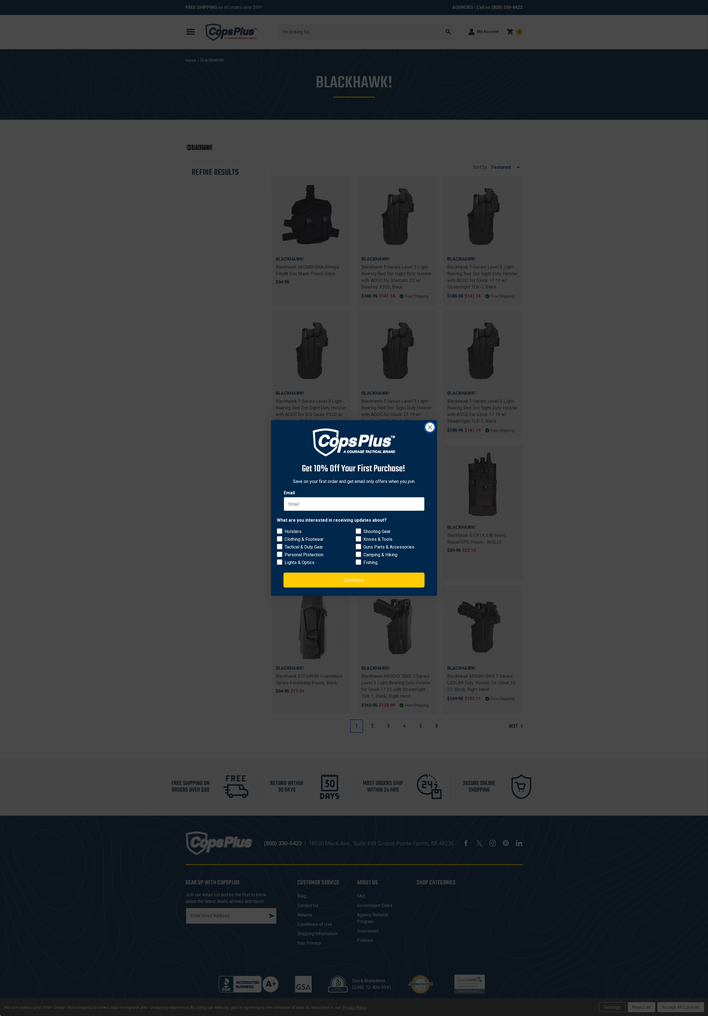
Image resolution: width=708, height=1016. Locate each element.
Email (289, 492)
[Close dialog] (430, 427)
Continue (354, 580)
